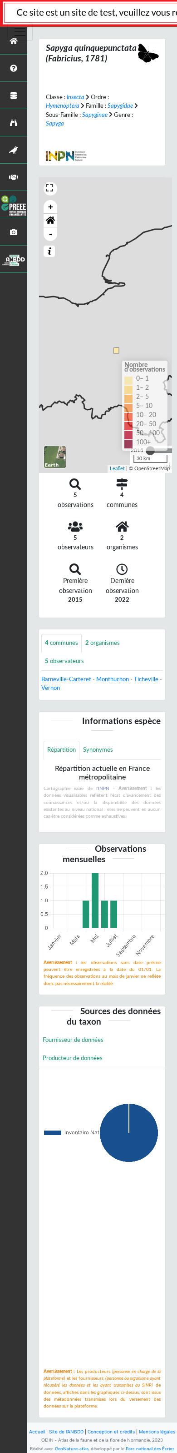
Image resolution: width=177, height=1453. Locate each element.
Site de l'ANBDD (66, 1431)
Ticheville (146, 679)
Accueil (37, 1431)
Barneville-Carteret (66, 679)
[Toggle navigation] (20, 32)
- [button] (50, 234)
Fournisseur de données (73, 1040)
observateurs (64, 661)
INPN (103, 788)
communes (61, 643)
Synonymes (98, 750)
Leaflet (117, 468)
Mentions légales (157, 1431)
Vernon (50, 688)
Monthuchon (112, 679)
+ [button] (50, 206)
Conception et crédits (111, 1431)
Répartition (61, 750)
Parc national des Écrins (150, 1449)
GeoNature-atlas (71, 1449)
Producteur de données (73, 1058)
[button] (50, 220)
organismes (102, 643)
